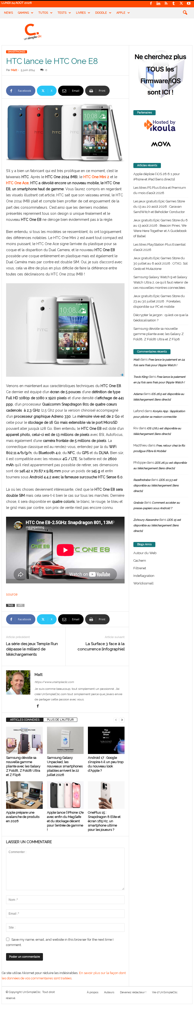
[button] (184, 12)
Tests (62, 12)
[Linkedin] (158, 3)
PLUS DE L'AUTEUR (60, 719)
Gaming (23, 12)
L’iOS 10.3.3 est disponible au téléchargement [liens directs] (156, 485)
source (11, 594)
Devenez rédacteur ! (133, 992)
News (8, 12)
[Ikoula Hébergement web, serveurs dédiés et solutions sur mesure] (160, 125)
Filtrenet (139, 568)
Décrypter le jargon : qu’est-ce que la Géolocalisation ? (160, 317)
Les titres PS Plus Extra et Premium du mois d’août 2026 (159, 190)
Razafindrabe (141, 480)
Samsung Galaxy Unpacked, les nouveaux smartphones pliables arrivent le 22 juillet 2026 (65, 766)
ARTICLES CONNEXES (24, 719)
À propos (92, 992)
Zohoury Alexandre (145, 520)
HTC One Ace (17, 183)
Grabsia (138, 502)
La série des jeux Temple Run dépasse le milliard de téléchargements (32, 649)
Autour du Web (144, 553)
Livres (81, 12)
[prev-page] (115, 719)
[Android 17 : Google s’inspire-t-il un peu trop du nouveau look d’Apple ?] (106, 740)
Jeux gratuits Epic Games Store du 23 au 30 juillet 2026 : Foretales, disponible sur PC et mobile (159, 301)
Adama (137, 394)
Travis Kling (140, 377)
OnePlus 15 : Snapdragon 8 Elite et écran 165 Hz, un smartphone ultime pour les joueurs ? (104, 821)
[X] (181, 3)
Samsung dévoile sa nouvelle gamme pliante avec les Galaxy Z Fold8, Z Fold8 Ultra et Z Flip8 (23, 766)
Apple (120, 12)
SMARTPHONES (16, 52)
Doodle (101, 12)
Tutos (43, 12)
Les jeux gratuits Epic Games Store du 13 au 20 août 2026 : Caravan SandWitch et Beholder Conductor (159, 206)
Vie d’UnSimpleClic (165, 992)
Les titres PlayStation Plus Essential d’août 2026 (159, 247)
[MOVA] (160, 144)
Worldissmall (143, 583)
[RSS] (166, 3)
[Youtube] (189, 3)
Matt (14, 70)
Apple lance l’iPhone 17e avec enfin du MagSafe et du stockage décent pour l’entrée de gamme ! (65, 821)
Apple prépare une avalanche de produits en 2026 (22, 817)
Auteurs (109, 992)
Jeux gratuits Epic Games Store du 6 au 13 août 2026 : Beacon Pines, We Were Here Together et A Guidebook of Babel (160, 228)
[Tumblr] (174, 3)
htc (20, 605)
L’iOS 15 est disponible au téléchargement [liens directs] (157, 525)
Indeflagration (143, 576)
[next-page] (122, 719)
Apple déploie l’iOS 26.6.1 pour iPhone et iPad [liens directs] (156, 176)
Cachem (139, 560)
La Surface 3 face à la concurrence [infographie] (101, 646)
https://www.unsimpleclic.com (54, 682)
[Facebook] (151, 3)
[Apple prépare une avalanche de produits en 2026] (24, 795)
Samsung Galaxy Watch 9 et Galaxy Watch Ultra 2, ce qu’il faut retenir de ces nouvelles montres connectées (160, 282)
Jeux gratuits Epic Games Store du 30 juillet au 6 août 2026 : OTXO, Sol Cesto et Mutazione (160, 263)
